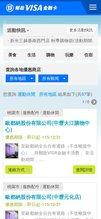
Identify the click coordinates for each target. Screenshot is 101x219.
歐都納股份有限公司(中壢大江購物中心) (47, 126)
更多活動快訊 (81, 29)
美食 (12, 55)
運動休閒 (50, 112)
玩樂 (69, 55)
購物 (50, 55)
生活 (31, 55)
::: (4, 22)
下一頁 (94, 102)
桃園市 (13, 112)
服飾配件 (31, 112)
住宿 (88, 55)
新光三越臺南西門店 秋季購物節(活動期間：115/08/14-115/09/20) (49, 40)
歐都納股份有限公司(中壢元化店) (43, 196)
